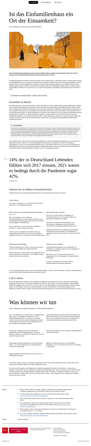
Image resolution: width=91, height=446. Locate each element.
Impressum (80, 441)
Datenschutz (86, 441)
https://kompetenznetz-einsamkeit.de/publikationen (34, 395)
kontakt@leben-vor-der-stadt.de (60, 435)
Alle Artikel (4, 441)
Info (8, 441)
